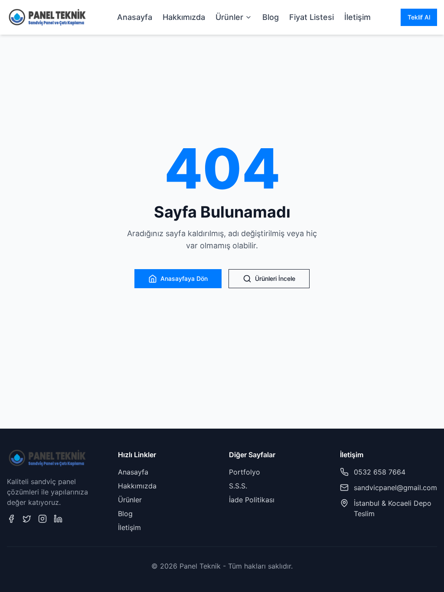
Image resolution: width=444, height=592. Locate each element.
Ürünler (229, 17)
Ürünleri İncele (275, 278)
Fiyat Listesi (311, 17)
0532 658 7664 (379, 472)
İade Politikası (251, 499)
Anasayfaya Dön (184, 278)
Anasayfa (134, 17)
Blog (270, 17)
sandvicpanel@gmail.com (395, 487)
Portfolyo (244, 472)
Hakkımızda (184, 17)
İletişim (357, 17)
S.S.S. (238, 485)
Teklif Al (419, 17)
